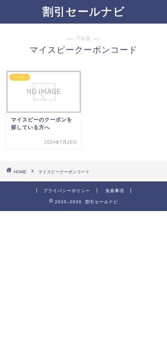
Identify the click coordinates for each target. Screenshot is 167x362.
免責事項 (114, 190)
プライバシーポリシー (66, 190)
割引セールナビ (83, 11)
